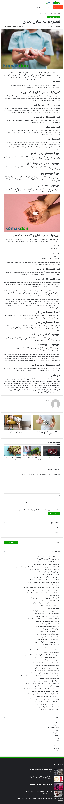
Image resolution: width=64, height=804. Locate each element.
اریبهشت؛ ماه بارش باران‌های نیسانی (49, 631)
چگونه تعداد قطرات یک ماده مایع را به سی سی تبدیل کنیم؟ (43, 619)
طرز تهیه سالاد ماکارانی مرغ (52, 660)
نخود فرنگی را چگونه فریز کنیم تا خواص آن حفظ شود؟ (45, 673)
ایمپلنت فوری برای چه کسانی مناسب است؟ (47, 639)
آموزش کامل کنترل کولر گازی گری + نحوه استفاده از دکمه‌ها (43, 582)
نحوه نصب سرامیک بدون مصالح (50, 600)
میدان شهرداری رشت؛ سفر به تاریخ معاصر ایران (47, 642)
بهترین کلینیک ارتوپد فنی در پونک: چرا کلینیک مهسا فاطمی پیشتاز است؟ (40, 587)
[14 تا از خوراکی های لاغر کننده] (31, 451)
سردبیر (57, 26)
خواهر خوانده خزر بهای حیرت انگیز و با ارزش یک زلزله (45, 663)
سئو (58, 740)
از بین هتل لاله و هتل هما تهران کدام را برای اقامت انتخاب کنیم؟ (42, 699)
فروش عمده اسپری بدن (53, 585)
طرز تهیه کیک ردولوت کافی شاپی (53, 458)
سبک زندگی (51, 17)
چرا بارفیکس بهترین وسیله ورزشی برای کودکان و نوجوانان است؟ (42, 593)
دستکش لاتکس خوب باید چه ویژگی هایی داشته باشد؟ (45, 691)
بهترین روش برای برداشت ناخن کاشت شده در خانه (46, 686)
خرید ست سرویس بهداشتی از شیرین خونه (48, 696)
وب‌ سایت (28, 503)
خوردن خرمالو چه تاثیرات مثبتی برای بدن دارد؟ (47, 665)
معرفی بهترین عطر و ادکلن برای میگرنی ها (42, 7)
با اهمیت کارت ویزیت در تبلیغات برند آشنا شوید (46, 613)
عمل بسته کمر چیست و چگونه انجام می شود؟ (47, 657)
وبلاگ (54, 13)
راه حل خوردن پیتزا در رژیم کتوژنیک (50, 624)
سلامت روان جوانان (54, 595)
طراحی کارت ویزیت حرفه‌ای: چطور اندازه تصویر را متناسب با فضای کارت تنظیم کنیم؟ (37, 567)
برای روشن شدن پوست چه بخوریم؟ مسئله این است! (45, 668)
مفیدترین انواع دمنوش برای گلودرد (50, 629)
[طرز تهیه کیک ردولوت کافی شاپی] (51, 451)
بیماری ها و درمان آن (53, 727)
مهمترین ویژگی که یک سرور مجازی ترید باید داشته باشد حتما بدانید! (41, 689)
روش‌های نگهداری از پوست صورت (50, 637)
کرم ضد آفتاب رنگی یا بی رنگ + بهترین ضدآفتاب (46, 701)
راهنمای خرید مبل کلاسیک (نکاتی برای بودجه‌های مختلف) (44, 569)
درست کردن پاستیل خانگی (52, 647)
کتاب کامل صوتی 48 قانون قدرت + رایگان (48, 606)
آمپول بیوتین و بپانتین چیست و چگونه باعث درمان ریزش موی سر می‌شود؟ (39, 676)
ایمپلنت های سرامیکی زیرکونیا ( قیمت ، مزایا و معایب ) (44, 650)
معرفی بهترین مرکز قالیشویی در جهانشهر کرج (47, 616)
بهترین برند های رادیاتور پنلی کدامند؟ (49, 574)
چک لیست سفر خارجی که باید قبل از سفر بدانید (47, 670)
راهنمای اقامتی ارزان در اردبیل (51, 652)
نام (59, 496)
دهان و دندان (55, 735)
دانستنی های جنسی (54, 733)
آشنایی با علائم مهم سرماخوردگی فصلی (49, 707)
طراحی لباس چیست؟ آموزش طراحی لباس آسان (46, 577)
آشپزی (57, 722)
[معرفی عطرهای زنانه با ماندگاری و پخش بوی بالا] (58, 793)
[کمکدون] (52, 2)
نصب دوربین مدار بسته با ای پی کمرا (49, 678)
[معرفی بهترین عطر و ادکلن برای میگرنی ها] (58, 786)
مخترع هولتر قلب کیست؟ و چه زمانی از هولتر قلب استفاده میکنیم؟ (42, 655)
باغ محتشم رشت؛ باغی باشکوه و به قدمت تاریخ (47, 626)
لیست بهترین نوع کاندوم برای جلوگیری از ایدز (47, 559)
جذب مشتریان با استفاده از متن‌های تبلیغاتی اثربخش (45, 611)
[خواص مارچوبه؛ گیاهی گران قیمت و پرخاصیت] (12, 451)
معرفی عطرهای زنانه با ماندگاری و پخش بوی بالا (46, 564)
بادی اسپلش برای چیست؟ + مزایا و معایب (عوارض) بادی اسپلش (42, 683)
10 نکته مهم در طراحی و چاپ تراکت (50, 709)
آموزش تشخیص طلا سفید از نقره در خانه (48, 556)
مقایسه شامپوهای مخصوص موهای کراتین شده (47, 704)
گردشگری (56, 748)
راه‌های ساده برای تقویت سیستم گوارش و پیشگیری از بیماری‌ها (43, 590)
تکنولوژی (57, 730)
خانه (58, 13)
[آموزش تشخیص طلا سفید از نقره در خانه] (58, 772)
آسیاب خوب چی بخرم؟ (53, 608)
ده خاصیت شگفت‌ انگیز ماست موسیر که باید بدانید (46, 603)
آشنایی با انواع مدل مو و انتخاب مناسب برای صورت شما (44, 598)
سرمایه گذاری (55, 746)
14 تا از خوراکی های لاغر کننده (33, 458)
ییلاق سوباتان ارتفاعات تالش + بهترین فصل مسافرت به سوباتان (43, 694)
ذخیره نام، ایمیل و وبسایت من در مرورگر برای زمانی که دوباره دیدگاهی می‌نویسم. (38, 510)
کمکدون (57, 527)
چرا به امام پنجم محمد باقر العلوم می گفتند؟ (47, 621)
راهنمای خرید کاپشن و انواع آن (51, 644)
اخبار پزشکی (56, 725)
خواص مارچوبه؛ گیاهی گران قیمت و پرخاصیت (13, 458)
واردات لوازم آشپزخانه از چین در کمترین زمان (47, 634)
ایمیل (58, 503)
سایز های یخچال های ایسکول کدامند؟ (49, 572)
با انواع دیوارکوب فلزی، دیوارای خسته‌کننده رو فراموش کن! (44, 580)
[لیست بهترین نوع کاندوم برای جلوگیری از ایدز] (58, 779)
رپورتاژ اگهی (56, 738)
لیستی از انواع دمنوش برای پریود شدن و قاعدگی (46, 681)
